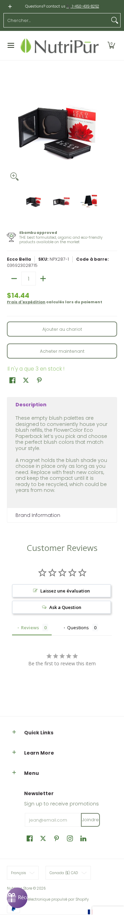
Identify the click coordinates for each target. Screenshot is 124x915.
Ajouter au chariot (62, 329)
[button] (111, 45)
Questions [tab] (78, 627)
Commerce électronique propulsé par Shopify (48, 899)
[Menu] (10, 45)
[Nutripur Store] (60, 45)
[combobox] (56, 20)
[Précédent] (11, 129)
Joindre (90, 820)
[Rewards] (17, 898)
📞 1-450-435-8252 (82, 6)
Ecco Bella (19, 259)
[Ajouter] (43, 278)
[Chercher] (114, 20)
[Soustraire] (14, 278)
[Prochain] (112, 129)
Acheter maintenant (62, 351)
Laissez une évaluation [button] (65, 591)
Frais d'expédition (26, 302)
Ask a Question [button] (65, 607)
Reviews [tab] (30, 627)
